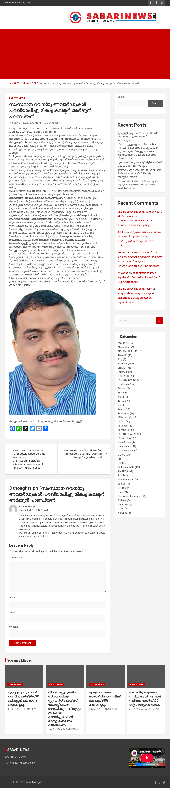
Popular (122, 475)
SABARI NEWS (37, 122)
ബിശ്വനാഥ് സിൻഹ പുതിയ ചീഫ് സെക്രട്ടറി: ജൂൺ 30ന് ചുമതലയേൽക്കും (138, 277)
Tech (120, 492)
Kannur (121, 409)
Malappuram (124, 446)
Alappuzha (123, 347)
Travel (121, 508)
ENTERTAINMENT (127, 380)
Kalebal (121, 232)
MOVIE (121, 454)
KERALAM (123, 417)
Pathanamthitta (126, 467)
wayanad (122, 512)
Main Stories (124, 442)
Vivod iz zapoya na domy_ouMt (135, 288)
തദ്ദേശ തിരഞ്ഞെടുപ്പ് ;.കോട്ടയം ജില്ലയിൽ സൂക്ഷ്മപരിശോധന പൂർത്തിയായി (136, 298)
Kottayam (123, 425)
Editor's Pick (124, 371)
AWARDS (122, 355)
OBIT (120, 458)
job (119, 405)
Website (13, 626)
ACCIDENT (123, 342)
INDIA (121, 400)
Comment (15, 557)
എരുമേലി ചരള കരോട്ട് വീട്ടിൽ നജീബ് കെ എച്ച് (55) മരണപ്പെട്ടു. (104, 698)
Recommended (126, 479)
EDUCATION (124, 376)
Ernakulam (123, 384)
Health (121, 392)
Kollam (121, 421)
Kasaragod (123, 413)
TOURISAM (123, 504)
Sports (121, 483)
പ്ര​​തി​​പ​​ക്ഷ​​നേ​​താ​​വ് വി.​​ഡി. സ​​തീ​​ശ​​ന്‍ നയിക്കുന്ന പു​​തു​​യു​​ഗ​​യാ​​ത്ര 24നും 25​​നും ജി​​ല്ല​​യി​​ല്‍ (82, 454)
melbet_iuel (124, 252)
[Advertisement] (85, 54)
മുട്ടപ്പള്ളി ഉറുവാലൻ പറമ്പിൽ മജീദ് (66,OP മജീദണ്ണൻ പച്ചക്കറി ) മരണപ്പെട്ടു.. (138, 137)
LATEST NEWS (17, 98)
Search (121, 96)
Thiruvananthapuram (129, 496)
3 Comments (54, 122)
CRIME (121, 367)
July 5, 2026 (54, 729)
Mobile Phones (126, 450)
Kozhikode (123, 429)
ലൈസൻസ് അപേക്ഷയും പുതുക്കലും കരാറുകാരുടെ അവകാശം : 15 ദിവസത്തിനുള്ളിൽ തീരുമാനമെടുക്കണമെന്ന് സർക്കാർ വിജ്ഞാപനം (29, 459)
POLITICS (123, 471)
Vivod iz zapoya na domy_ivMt (134, 211)
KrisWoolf (123, 272)
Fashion (122, 388)
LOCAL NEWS (125, 438)
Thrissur (122, 500)
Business (123, 363)
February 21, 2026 (18, 122)
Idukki (121, 396)
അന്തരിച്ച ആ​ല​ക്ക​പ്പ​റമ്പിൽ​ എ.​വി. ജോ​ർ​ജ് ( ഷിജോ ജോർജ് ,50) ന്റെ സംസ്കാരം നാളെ (139, 173)
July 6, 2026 (13, 709)
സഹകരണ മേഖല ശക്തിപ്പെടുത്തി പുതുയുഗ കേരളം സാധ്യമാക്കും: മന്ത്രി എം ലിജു (138, 184)
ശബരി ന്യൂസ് (28, 16)
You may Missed (19, 660)
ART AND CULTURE (128, 351)
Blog (120, 359)
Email (12, 612)
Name (12, 597)
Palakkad (122, 463)
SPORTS (122, 487)
